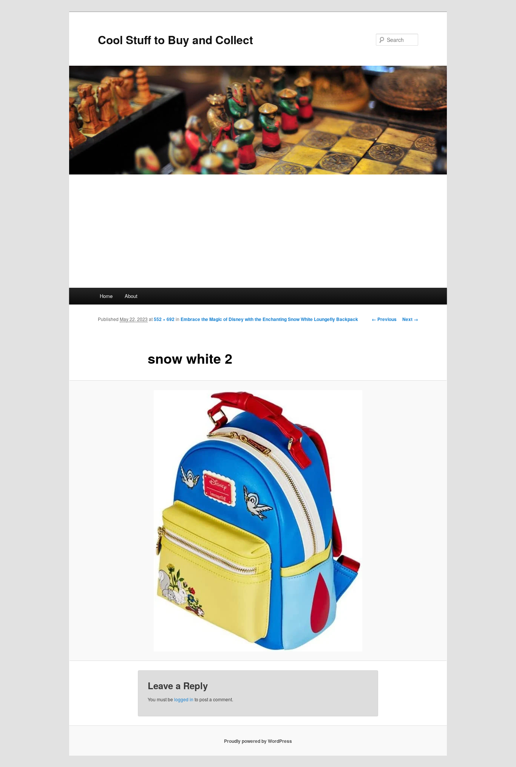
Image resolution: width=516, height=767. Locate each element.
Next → (410, 319)
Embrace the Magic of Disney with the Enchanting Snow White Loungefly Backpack (269, 319)
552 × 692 (164, 319)
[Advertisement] (258, 231)
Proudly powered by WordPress (258, 741)
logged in (183, 699)
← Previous (384, 319)
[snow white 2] (258, 520)
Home (106, 295)
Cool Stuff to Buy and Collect (175, 39)
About (131, 295)
